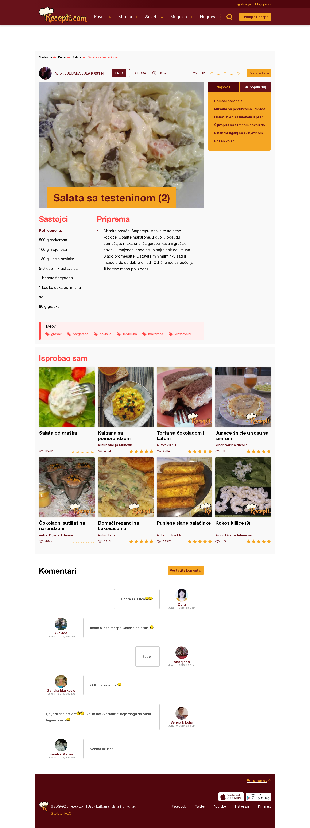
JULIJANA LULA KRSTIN (84, 73)
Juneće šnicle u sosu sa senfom (243, 410)
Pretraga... (229, 17)
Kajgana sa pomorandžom (126, 410)
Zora (182, 604)
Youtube (220, 806)
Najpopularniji (255, 87)
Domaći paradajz (228, 101)
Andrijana (182, 662)
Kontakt (131, 806)
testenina (130, 334)
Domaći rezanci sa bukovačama (126, 500)
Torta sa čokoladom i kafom (184, 410)
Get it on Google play (258, 796)
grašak (56, 334)
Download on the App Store (231, 796)
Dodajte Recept (255, 17)
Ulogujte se (263, 4)
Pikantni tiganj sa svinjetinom (238, 133)
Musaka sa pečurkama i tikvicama (239, 109)
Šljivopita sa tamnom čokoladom (239, 125)
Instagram (242, 806)
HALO (67, 813)
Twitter (200, 806)
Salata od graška (67, 410)
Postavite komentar (186, 570)
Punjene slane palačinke (184, 500)
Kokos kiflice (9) (243, 500)
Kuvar (99, 16)
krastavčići (183, 334)
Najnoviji (223, 87)
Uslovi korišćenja (98, 806)
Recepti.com (63, 15)
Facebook (179, 806)
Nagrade (208, 16)
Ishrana (125, 16)
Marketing (117, 806)
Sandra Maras (61, 754)
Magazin (178, 16)
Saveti (151, 16)
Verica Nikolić (182, 722)
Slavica (61, 633)
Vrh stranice (257, 780)
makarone (155, 334)
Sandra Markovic (61, 690)
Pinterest (264, 806)
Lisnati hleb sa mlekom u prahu (239, 117)
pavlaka (105, 334)
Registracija (243, 4)
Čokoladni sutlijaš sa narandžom (67, 500)
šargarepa (80, 334)
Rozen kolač (224, 141)
